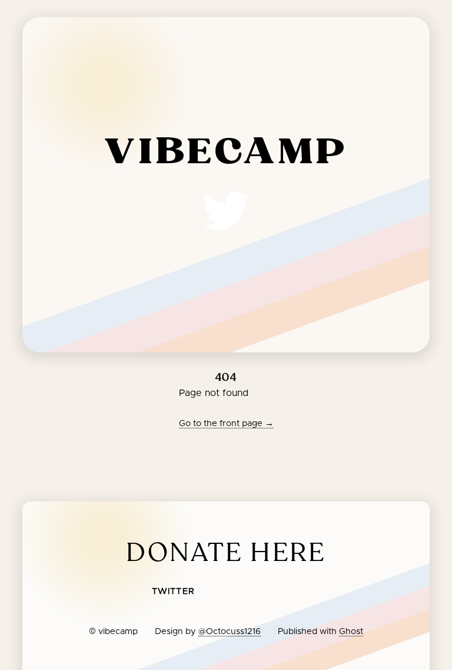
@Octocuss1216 (229, 631)
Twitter (173, 592)
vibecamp (225, 153)
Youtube (259, 593)
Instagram (296, 593)
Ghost (351, 631)
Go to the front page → (226, 423)
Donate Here (225, 552)
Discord (224, 593)
